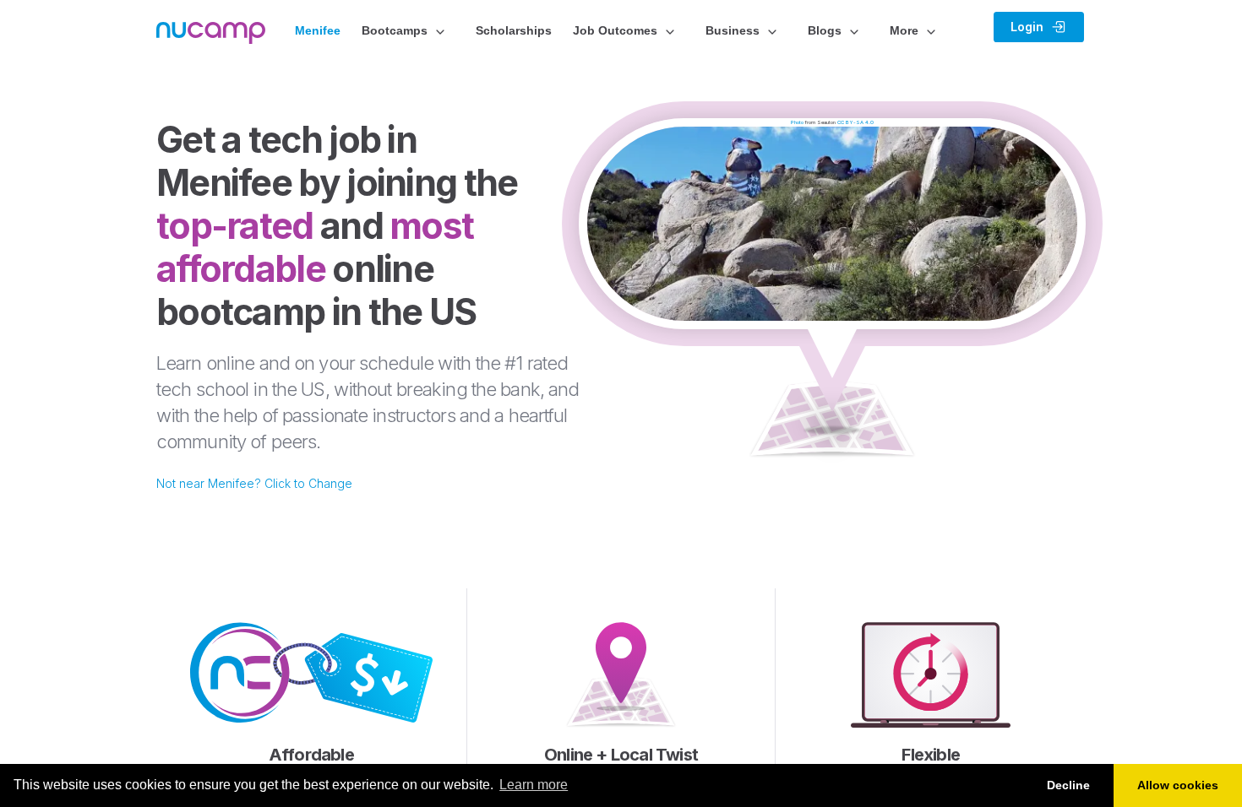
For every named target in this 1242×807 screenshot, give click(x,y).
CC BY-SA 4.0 (855, 122)
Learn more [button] (533, 784)
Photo (797, 122)
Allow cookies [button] (1177, 785)
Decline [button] (1068, 785)
